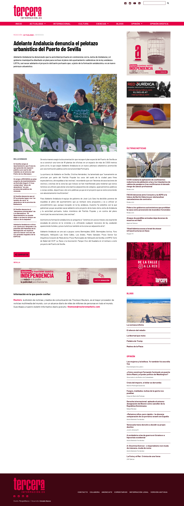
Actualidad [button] (37, 23)
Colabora (95, 492)
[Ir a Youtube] (134, 3)
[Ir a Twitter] (130, 3)
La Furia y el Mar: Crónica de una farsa (143, 456)
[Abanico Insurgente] (148, 121)
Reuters (18, 300)
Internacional (62, 23)
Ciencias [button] (101, 23)
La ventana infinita (135, 325)
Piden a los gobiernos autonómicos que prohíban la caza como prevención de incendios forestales (148, 208)
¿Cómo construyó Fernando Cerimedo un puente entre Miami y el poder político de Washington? (148, 373)
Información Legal (139, 492)
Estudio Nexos (45, 501)
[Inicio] (28, 11)
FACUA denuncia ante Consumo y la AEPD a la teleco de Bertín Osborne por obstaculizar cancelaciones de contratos (147, 197)
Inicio (19, 23)
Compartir (22, 254)
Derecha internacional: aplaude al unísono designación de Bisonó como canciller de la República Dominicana (146, 403)
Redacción (18, 35)
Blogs (120, 23)
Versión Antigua (159, 492)
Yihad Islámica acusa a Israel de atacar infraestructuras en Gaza (144, 229)
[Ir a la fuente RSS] (139, 3)
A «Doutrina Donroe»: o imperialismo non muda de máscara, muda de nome (148, 447)
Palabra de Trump (135, 341)
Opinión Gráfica (159, 23)
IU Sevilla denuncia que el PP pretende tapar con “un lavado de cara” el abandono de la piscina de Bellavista (24, 200)
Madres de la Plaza (135, 346)
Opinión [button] (135, 23)
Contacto (83, 492)
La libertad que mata (136, 335)
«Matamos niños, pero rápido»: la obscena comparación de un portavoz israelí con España (148, 415)
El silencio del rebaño (136, 330)
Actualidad (28, 35)
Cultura (83, 23)
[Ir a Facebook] (125, 3)
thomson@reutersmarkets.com (83, 306)
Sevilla (17, 262)
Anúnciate (107, 492)
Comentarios (120, 492)
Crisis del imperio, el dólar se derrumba (144, 382)
